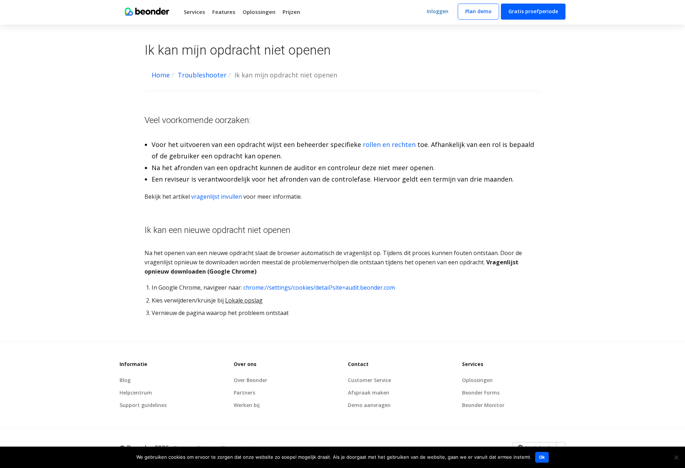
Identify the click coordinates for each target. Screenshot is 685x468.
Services (194, 11)
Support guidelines (143, 405)
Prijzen (291, 11)
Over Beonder (250, 380)
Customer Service (369, 380)
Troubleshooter (202, 75)
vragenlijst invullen (216, 196)
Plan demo (478, 11)
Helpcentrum (136, 392)
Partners (244, 392)
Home (161, 75)
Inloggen (437, 11)
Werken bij (247, 405)
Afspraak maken (368, 392)
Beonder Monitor (483, 405)
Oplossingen (259, 11)
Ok (542, 457)
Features (223, 11)
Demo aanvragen (369, 405)
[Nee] (676, 457)
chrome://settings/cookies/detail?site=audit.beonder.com (319, 287)
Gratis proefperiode (533, 11)
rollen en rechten (389, 144)
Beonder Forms (480, 392)
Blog (125, 380)
